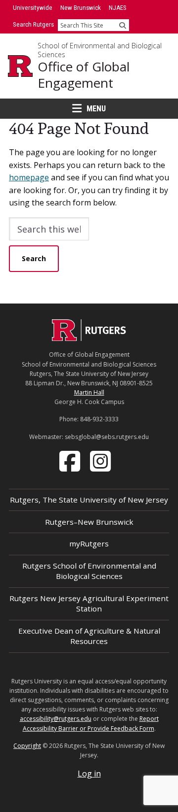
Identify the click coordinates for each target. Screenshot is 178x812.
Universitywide (32, 7)
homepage (29, 177)
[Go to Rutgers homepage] (89, 338)
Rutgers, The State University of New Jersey (89, 500)
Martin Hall (89, 392)
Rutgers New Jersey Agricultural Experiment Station (89, 603)
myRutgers (89, 543)
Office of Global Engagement (84, 75)
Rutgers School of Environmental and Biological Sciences (89, 571)
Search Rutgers (33, 24)
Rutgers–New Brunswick (89, 522)
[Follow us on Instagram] (101, 460)
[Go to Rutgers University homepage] (20, 66)
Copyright (27, 746)
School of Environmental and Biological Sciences (100, 50)
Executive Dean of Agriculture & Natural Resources (89, 636)
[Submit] (123, 25)
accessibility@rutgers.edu (55, 718)
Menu (96, 108)
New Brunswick (80, 7)
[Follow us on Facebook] (70, 460)
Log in (89, 773)
